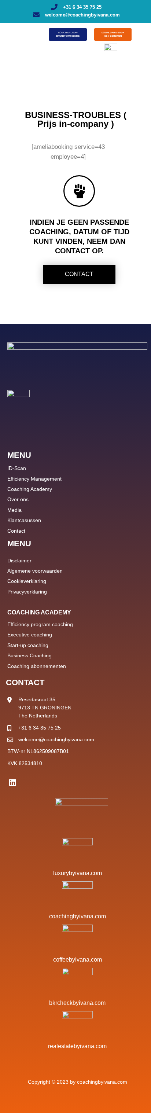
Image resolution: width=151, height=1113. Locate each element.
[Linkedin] (12, 783)
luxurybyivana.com (77, 873)
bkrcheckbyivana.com (77, 1003)
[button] (15, 33)
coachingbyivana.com (77, 916)
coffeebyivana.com (77, 959)
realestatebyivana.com (77, 1046)
